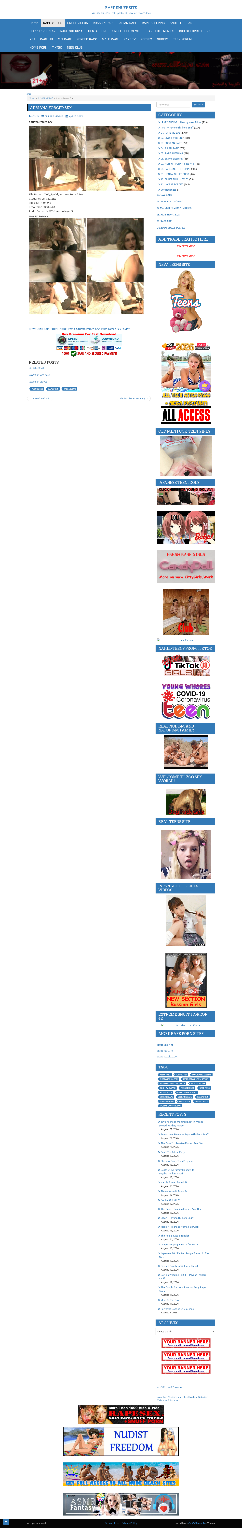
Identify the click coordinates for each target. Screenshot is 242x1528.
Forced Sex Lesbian (201, 1075)
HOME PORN (38, 47)
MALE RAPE (110, 39)
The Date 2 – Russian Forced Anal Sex (182, 1143)
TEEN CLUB (75, 47)
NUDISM (162, 39)
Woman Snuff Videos (170, 1106)
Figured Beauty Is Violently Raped (179, 1266)
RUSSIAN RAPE (103, 23)
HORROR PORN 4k (42, 31)
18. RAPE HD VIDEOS (168, 214)
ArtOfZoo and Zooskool (169, 1387)
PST (32, 39)
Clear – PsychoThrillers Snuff (177, 1217)
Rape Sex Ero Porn (39, 374)
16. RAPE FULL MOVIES (170, 201)
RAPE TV (130, 39)
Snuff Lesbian (167, 1101)
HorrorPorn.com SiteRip (196, 1079)
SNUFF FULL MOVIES (127, 31)
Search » (198, 104)
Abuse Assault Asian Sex (174, 1191)
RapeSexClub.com (168, 1056)
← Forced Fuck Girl (40, 398)
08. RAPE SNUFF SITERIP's (175, 169)
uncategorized (168, 189)
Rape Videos (70, 389)
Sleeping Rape (185, 1097)
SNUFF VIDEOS (77, 23)
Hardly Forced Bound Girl (174, 1182)
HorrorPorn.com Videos (172, 1083)
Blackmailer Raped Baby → (134, 398)
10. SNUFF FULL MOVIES (174, 179)
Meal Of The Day (170, 1300)
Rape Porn (53, 389)
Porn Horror (187, 1088)
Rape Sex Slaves (38, 381)
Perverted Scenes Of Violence (177, 1309)
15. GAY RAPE (164, 194)
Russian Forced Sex (187, 1092)
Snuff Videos (201, 1101)
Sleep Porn (202, 1097)
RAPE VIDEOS (52, 23)
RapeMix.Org (165, 1050)
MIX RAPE (65, 39)
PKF (209, 31)
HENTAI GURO (97, 31)
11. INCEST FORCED (172, 184)
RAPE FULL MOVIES (160, 31)
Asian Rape (165, 1075)
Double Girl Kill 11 (171, 1200)
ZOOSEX (146, 39)
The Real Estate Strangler (175, 1235)
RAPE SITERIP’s (71, 31)
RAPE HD (46, 39)
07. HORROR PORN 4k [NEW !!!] (178, 163)
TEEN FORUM (182, 39)
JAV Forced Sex (197, 1083)
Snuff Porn (184, 1101)
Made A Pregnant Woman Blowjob (180, 1226)
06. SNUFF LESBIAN (172, 158)
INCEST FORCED (190, 31)
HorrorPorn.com (169, 1079)
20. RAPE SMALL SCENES (171, 227)
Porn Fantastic (167, 1088)
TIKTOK (57, 47)
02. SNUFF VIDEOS (171, 138)
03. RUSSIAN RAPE (171, 143)
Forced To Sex (36, 367)
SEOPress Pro (199, 1523)
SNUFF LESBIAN (181, 23)
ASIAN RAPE (128, 23)
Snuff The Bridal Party (173, 1152)
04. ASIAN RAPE (170, 148)
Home (34, 23)
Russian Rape (166, 1097)
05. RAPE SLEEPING (172, 153)
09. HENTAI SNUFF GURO (175, 174)
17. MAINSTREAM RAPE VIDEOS (174, 208)
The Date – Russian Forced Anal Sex (181, 1209)
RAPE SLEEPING (153, 23)
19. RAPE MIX (164, 221)
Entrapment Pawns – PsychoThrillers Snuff (184, 1134)
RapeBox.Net (165, 1044)
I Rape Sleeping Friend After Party (179, 1244)
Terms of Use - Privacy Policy (121, 1523)
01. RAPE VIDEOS (45, 98)
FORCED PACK (87, 39)
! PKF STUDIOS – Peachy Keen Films (181, 122)
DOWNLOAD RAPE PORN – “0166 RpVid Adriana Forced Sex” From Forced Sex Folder (79, 329)
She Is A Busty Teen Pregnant (177, 1161)
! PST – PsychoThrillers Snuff (177, 127)
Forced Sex (37, 389)
